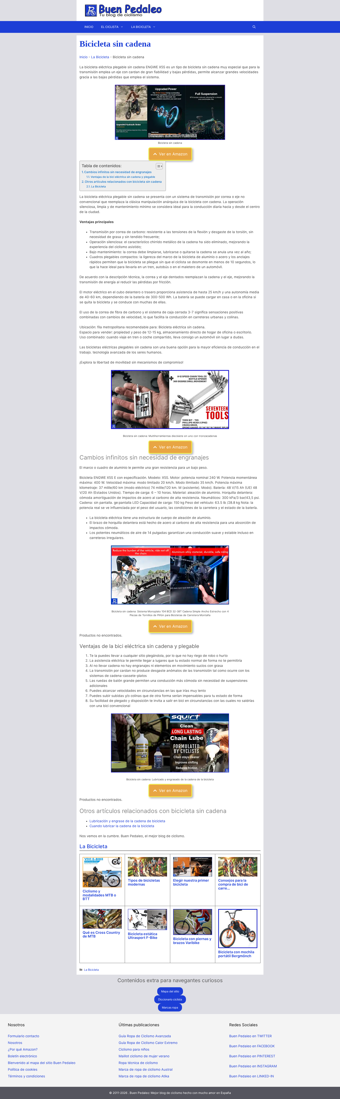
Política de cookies (22, 1069)
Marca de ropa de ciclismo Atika (144, 1076)
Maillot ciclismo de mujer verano (144, 1056)
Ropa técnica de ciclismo (138, 1063)
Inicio (83, 57)
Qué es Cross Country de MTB (101, 934)
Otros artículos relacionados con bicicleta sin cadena (123, 182)
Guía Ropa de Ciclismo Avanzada (145, 1036)
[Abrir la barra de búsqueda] (254, 27)
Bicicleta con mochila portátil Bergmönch (236, 954)
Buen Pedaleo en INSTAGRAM (253, 1066)
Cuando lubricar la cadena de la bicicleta (122, 826)
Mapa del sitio (170, 991)
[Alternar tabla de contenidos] (157, 166)
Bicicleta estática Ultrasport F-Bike (142, 936)
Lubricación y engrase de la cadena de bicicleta (127, 821)
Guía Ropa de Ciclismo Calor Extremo (148, 1043)
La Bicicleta (100, 57)
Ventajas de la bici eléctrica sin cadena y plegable (123, 176)
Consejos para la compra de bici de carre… (233, 884)
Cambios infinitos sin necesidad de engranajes (118, 172)
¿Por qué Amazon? (23, 1049)
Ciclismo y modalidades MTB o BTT (99, 895)
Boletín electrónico (22, 1056)
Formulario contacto (23, 1036)
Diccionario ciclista (170, 999)
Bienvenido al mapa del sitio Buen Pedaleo (41, 1063)
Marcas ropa (170, 1007)
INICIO (88, 27)
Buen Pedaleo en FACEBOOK (252, 1046)
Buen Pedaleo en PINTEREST (252, 1056)
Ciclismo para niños (134, 1049)
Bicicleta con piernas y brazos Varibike (192, 941)
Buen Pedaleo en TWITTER (250, 1036)
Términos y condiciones (26, 1076)
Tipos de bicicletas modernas (144, 882)
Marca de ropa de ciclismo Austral (146, 1069)
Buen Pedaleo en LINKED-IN (251, 1076)
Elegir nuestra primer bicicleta (191, 882)
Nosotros (15, 1043)
